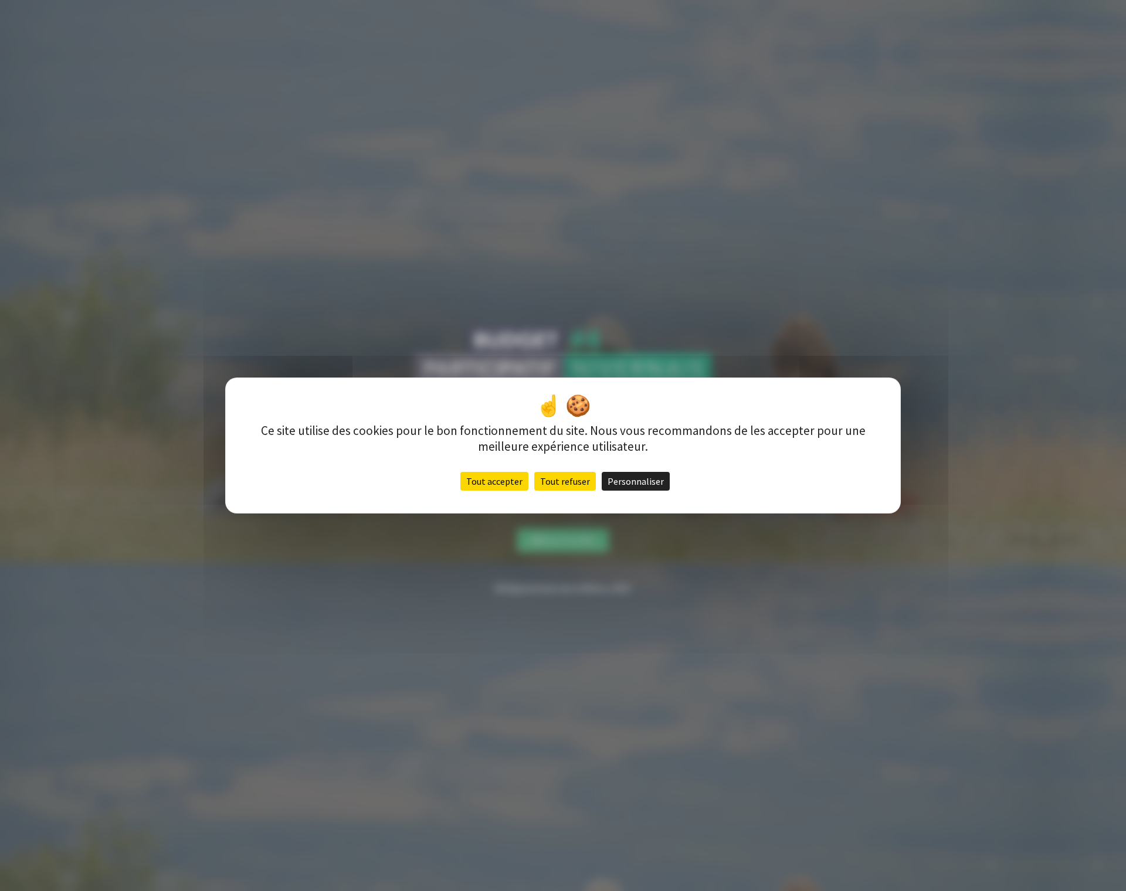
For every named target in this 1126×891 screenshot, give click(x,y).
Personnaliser (636, 481)
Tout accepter (494, 481)
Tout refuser (565, 481)
